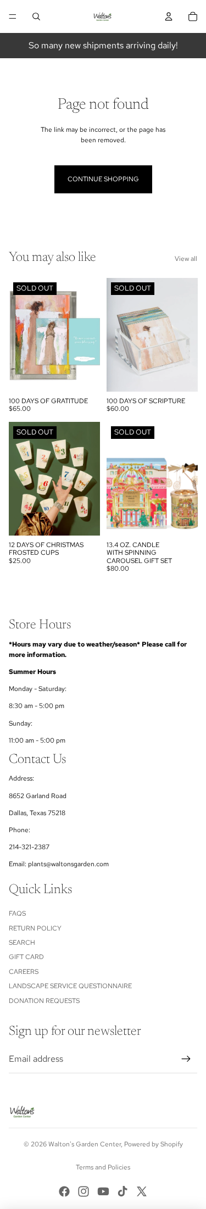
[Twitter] (141, 1191)
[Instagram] (83, 1191)
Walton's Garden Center (84, 1144)
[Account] (169, 16)
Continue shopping (103, 179)
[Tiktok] (122, 1191)
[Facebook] (64, 1191)
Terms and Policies (103, 1167)
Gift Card (26, 956)
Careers (23, 971)
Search (22, 942)
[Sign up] (186, 1059)
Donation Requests (44, 1000)
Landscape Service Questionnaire (70, 986)
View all (186, 258)
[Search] (36, 16)
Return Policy (35, 928)
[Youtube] (103, 1191)
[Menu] (12, 16)
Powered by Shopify (153, 1144)
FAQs (17, 913)
